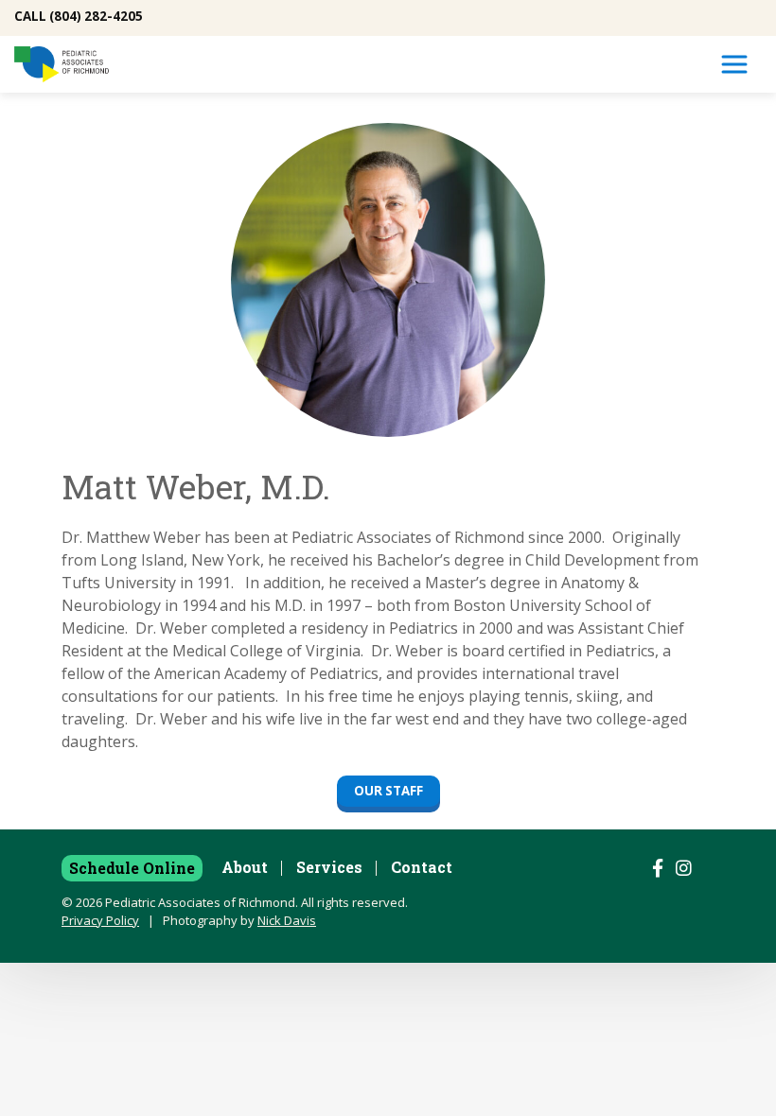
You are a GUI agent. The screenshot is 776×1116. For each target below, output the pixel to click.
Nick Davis (286, 920)
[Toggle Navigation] (734, 64)
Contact (421, 867)
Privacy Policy (100, 920)
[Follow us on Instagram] (684, 868)
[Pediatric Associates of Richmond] (61, 64)
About (244, 867)
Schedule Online (132, 868)
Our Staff (388, 790)
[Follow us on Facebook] (657, 868)
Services (329, 867)
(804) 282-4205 (96, 16)
